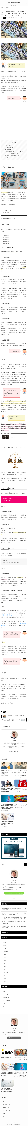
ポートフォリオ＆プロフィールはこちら (14, 893)
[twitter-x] (14, 898)
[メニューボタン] (2, 2)
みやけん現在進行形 (14, 2)
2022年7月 (5, 963)
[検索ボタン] (25, 2)
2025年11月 (5, 942)
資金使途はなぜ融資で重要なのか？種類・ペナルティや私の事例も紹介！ (14, 922)
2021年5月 (5, 978)
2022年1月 (5, 969)
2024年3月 (5, 960)
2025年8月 (5, 945)
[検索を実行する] (25, 864)
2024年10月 (5, 951)
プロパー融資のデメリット (13, 155)
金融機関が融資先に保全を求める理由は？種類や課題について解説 (14, 927)
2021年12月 (5, 972)
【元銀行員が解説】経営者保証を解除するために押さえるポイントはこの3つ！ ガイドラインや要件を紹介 (14, 918)
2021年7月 (5, 975)
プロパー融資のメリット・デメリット (14, 151)
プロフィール (6, 997)
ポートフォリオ (6, 1000)
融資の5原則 (10, 147)
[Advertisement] (14, 120)
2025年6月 (5, 948)
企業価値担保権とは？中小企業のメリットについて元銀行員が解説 (14, 909)
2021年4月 (5, 981)
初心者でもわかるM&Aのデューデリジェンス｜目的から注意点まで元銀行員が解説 (14, 913)
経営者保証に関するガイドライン (10, 615)
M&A (4, 991)
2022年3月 (5, 966)
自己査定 (9, 149)
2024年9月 (5, 954)
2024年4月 (5, 957)
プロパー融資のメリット (12, 153)
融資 (4, 17)
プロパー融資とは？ (9, 145)
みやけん (14, 740)
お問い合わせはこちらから (14, 1037)
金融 (4, 1006)
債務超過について (14, 437)
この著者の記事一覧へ (14, 751)
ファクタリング (6, 994)
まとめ (6, 157)
